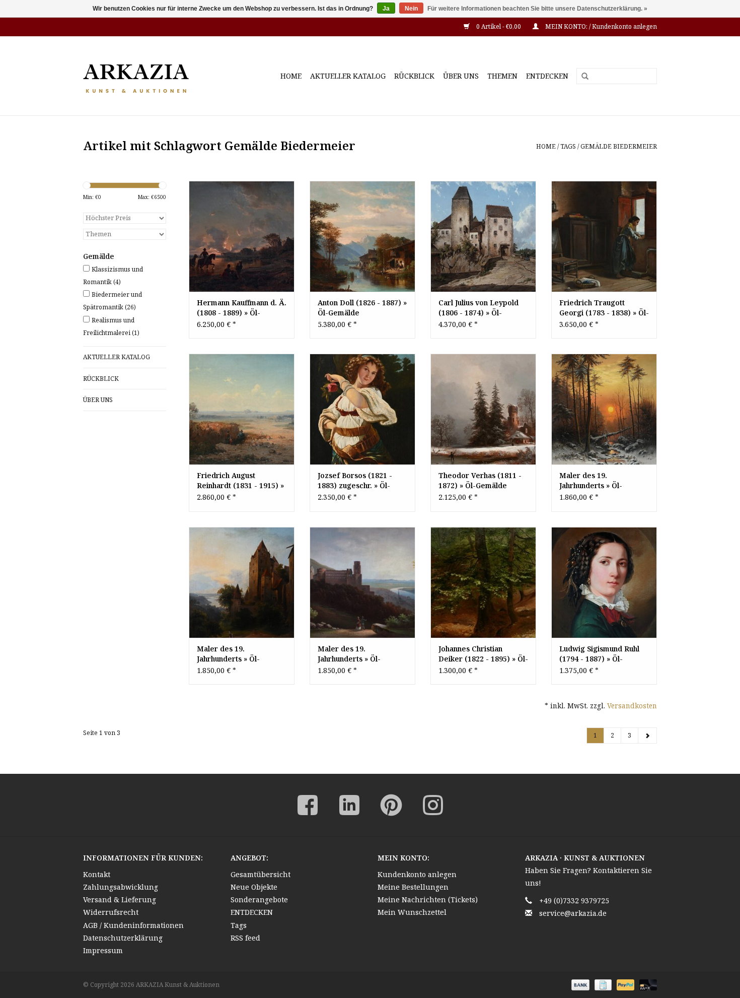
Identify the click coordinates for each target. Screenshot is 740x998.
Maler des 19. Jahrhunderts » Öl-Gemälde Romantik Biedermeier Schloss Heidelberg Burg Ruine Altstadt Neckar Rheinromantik (358, 654)
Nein (411, 8)
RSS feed (245, 938)
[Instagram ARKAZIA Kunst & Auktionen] (433, 805)
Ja (386, 8)
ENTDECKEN (547, 76)
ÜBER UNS (461, 76)
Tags (568, 146)
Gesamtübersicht (260, 874)
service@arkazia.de (573, 913)
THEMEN (502, 76)
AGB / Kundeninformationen (133, 925)
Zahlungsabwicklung (120, 887)
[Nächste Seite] (647, 735)
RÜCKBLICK (414, 76)
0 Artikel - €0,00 (499, 26)
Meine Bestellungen (413, 887)
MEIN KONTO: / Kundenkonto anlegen (600, 26)
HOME (291, 76)
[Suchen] (581, 76)
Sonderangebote (259, 899)
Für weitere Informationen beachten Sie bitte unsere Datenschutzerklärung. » (537, 8)
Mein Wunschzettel (412, 912)
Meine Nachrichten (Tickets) (428, 899)
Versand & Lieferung (119, 899)
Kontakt (96, 874)
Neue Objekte (254, 887)
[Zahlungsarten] (579, 984)
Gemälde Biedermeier (618, 146)
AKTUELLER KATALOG (348, 76)
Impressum (103, 950)
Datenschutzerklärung (123, 938)
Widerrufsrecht (110, 912)
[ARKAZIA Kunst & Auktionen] (153, 75)
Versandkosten (632, 705)
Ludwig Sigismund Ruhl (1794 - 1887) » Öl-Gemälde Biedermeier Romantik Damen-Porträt (603, 654)
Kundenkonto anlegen (417, 874)
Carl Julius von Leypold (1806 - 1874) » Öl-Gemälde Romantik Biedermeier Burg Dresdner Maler (478, 308)
